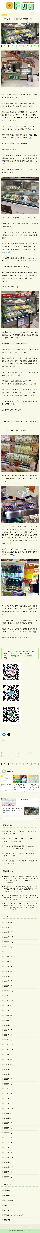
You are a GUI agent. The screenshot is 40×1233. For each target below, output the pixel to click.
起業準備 (7, 1220)
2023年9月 (8, 1059)
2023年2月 (8, 1089)
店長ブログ (8, 1205)
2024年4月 (8, 1025)
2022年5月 (8, 1133)
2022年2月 (8, 1148)
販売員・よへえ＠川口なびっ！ (15, 1215)
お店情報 (4, 15)
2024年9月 (8, 1006)
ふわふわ (5, 753)
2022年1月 (8, 1152)
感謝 (4, 756)
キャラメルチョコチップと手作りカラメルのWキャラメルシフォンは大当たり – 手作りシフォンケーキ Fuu (21, 907)
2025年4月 (8, 971)
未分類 (6, 1210)
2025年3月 (8, 976)
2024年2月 (8, 1035)
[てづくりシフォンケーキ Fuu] (20, 9)
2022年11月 (8, 1103)
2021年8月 (8, 1177)
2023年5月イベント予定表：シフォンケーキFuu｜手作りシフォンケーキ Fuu (21, 898)
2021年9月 (8, 1172)
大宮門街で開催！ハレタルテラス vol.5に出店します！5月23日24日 (20, 862)
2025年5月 (8, 966)
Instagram (15, 656)
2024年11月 (8, 996)
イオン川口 (13, 753)
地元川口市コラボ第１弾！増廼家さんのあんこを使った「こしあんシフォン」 (20, 887)
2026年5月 (8, 927)
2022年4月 (8, 1138)
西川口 (10, 756)
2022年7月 (8, 1123)
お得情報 (7, 1195)
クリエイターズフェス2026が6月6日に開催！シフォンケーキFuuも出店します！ (20, 840)
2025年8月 (8, 952)
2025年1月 (8, 986)
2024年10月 (8, 1001)
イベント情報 (8, 1200)
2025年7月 (8, 957)
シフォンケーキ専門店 (24, 753)
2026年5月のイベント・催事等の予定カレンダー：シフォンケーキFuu (21, 855)
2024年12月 (8, 991)
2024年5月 (8, 1020)
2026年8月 (8, 922)
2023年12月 (8, 1045)
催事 (33, 753)
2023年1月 (8, 1094)
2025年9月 (8, 947)
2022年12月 (8, 1099)
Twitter (28, 656)
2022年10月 (8, 1108)
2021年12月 (8, 1157)
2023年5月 (8, 1074)
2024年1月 (8, 1040)
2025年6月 (8, 962)
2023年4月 (8, 1079)
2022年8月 (8, 1118)
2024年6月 (8, 1015)
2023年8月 (8, 1064)
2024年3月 (8, 1030)
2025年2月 (8, 981)
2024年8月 (8, 1011)
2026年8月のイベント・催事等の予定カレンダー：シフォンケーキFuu (21, 832)
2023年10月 (8, 1055)
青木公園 (17, 756)
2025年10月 (8, 942)
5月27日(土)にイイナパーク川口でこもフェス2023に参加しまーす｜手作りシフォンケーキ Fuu (21, 880)
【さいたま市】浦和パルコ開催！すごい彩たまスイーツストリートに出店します (21, 847)
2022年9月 (8, 1113)
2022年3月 (8, 1143)
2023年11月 (8, 1050)
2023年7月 (8, 1069)
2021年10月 (8, 1167)
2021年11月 (8, 1162)
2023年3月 (8, 1084)
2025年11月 (8, 937)
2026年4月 (8, 932)
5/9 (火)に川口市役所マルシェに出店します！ (19, 896)
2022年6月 (8, 1128)
